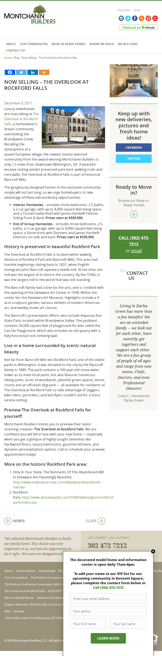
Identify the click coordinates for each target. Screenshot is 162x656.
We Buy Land (128, 44)
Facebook (135, 18)
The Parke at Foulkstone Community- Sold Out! (35, 584)
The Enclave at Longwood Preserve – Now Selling (62, 577)
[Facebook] (10, 72)
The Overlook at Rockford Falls (21, 119)
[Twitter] (21, 72)
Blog (137, 10)
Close (153, 551)
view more (133, 214)
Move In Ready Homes (69, 44)
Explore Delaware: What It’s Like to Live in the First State (42, 604)
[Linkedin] (32, 72)
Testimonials (47, 570)
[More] (44, 72)
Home (8, 58)
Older (91, 521)
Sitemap (19, 611)
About (11, 44)
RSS (141, 18)
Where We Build (101, 44)
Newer (14, 521)
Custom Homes (25, 570)
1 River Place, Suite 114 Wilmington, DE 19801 (34, 618)
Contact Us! (15, 50)
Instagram (121, 18)
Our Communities (34, 44)
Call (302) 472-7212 (108, 587)
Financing (124, 10)
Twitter (128, 18)
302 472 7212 (107, 545)
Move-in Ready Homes (19, 597)
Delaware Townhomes (51, 597)
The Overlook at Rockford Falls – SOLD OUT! (33, 591)
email (136, 250)
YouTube (155, 18)
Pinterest (148, 18)
